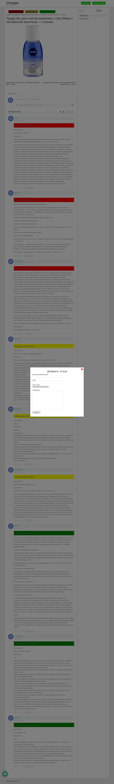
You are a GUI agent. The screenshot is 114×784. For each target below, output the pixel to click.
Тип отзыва (36, 385)
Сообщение (36, 390)
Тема (34, 380)
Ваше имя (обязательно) (40, 374)
